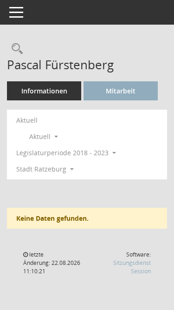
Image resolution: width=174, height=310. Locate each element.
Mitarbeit (120, 90)
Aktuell (27, 120)
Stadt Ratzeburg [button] (42, 169)
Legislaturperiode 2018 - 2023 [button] (63, 152)
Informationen (44, 90)
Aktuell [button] (40, 136)
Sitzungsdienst (132, 267)
